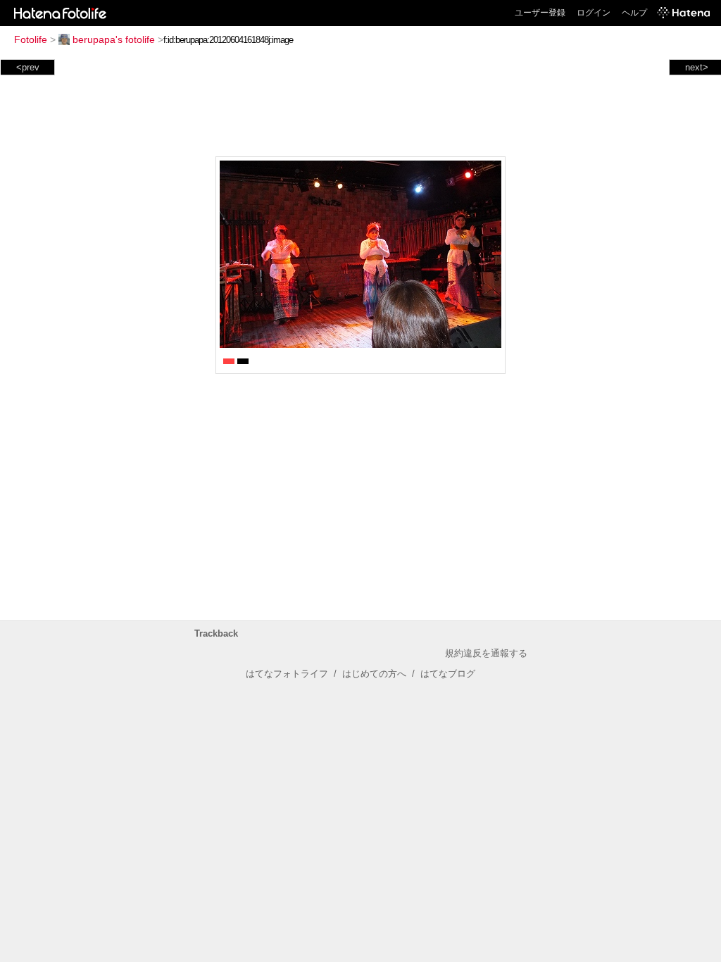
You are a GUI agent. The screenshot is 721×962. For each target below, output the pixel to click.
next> (696, 67)
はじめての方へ (374, 673)
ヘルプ (634, 13)
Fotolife (30, 39)
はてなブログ (447, 673)
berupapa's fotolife (114, 39)
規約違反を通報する (486, 653)
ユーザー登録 (540, 13)
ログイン (593, 13)
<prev (27, 67)
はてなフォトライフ (287, 673)
